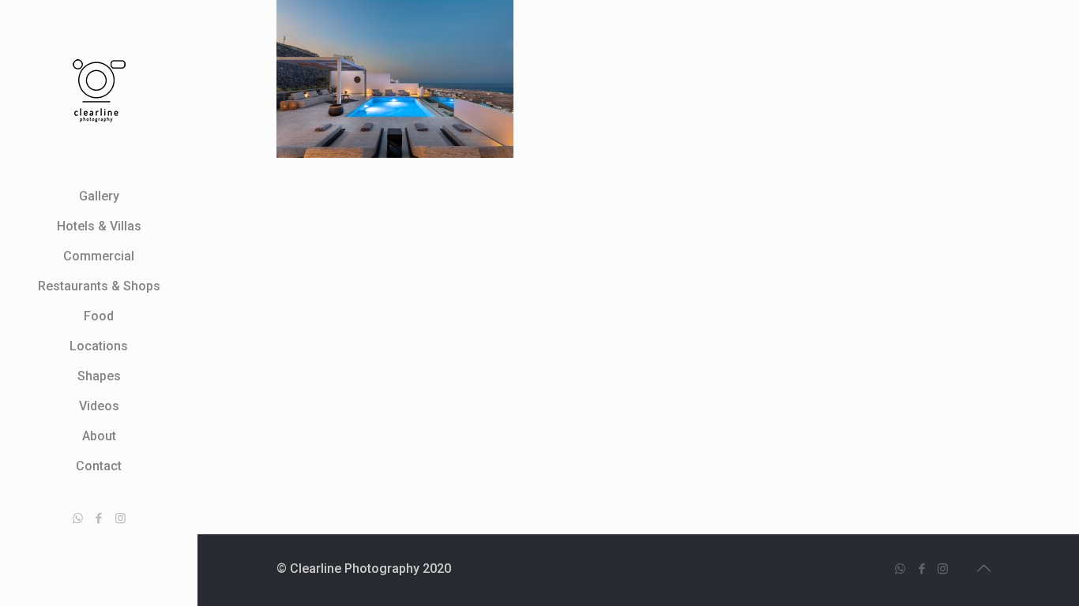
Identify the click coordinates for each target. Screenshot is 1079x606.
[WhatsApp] (78, 518)
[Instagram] (120, 518)
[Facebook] (99, 518)
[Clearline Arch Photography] (98, 91)
